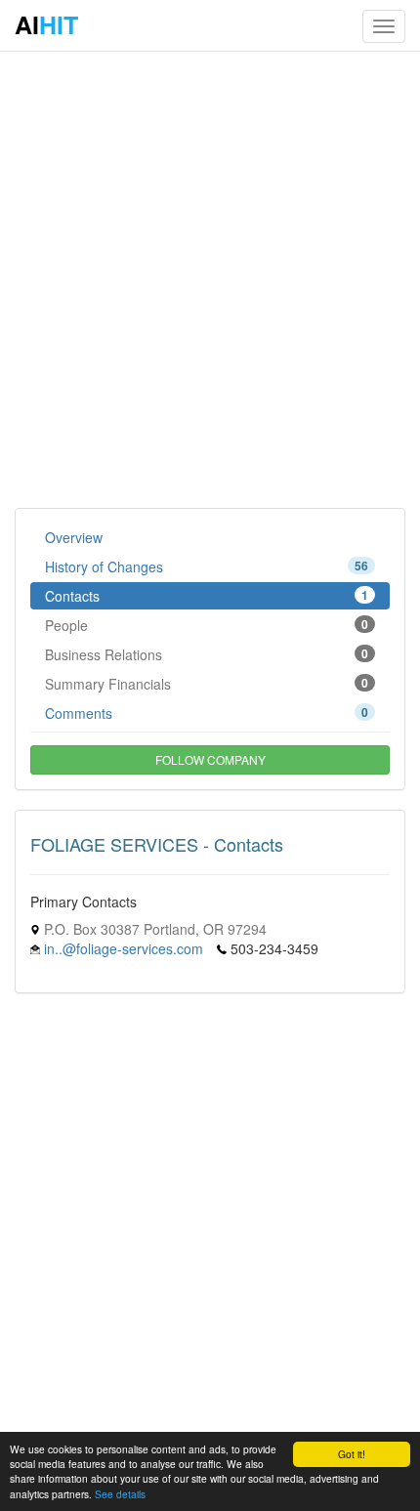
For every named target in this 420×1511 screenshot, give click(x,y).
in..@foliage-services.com (123, 948)
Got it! (351, 1454)
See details (120, 1494)
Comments (206, 713)
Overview (74, 537)
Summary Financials (206, 683)
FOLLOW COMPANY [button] (210, 759)
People (206, 625)
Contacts (206, 596)
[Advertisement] (210, 278)
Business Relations (206, 654)
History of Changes (206, 566)
